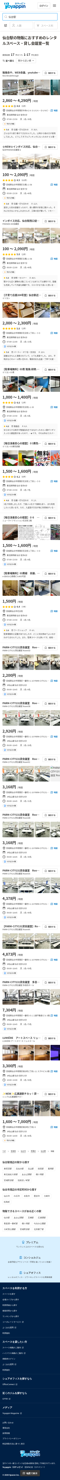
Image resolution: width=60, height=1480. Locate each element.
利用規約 (6, 1333)
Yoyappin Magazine (10, 1413)
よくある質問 (8, 1327)
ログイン (44, 5)
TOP (4, 1151)
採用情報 (6, 1433)
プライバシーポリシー (11, 1438)
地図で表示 (31, 1473)
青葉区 (33, 1151)
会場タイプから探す (10, 1299)
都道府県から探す (9, 1310)
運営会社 (6, 1428)
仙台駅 (43, 1151)
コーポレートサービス (11, 1322)
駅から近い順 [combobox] (24, 60)
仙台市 (23, 1151)
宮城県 (13, 1151)
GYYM (5, 1398)
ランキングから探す (10, 1316)
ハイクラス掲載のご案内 (12, 1353)
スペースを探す (8, 1294)
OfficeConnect (8, 1384)
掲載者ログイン (8, 1358)
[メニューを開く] (54, 5)
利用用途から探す (9, 1305)
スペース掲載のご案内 (11, 1347)
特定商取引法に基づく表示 (13, 1443)
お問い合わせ (8, 1422)
